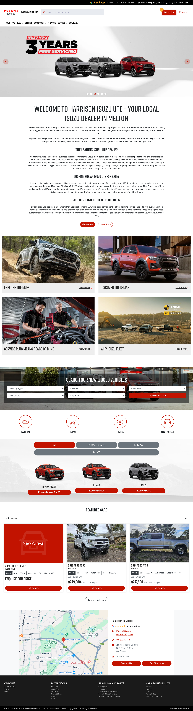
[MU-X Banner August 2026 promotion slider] (91, 94)
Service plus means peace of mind (29, 349)
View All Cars (98, 600)
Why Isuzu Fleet (112, 349)
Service (61, 23)
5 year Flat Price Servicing (107, 694)
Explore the (16, 287)
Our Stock (39, 23)
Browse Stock (104, 224)
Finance (183, 12)
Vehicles (16, 23)
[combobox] (72, 12)
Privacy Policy (151, 694)
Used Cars (55, 692)
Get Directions (157, 663)
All (54, 445)
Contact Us (126, 663)
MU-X (96, 452)
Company (73, 23)
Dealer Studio (184, 708)
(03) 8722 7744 (176, 2)
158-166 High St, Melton (152, 2)
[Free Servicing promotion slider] (95, 94)
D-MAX (138, 445)
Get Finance (33, 588)
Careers (148, 689)
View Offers (87, 224)
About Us (149, 687)
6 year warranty (103, 689)
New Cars (54, 687)
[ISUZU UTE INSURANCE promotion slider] (105, 94)
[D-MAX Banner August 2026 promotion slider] (88, 94)
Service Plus (103, 687)
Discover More (84, 287)
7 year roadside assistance (107, 692)
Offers (28, 23)
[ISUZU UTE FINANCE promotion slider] (102, 94)
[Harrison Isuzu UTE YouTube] (187, 2)
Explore (49, 492)
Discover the (115, 287)
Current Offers (56, 694)
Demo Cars (55, 689)
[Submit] (44, 12)
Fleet (53, 699)
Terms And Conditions (154, 696)
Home (7, 23)
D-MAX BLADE (96, 445)
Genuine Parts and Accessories (109, 696)
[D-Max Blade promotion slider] (98, 94)
